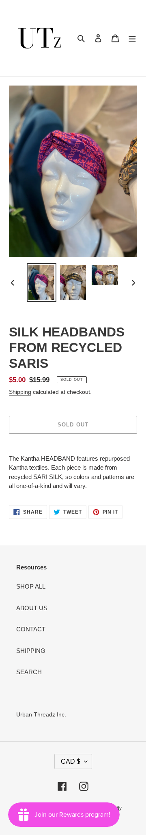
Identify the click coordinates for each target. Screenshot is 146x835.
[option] (41, 282)
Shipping (20, 392)
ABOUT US (31, 607)
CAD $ (70, 761)
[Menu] (132, 38)
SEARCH (29, 671)
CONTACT (30, 629)
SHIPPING (30, 650)
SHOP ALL (30, 586)
